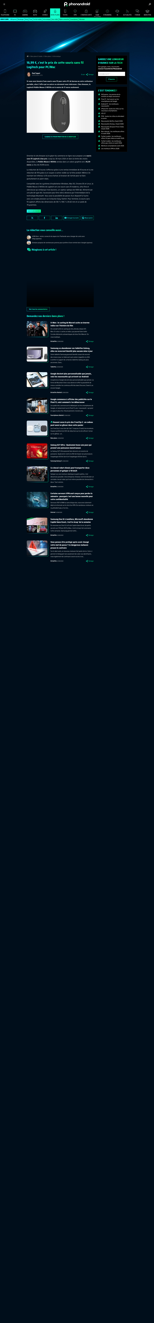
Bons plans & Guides (37, 56)
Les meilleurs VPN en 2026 (110, 149)
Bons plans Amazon (34, 211)
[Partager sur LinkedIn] (56, 218)
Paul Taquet (36, 73)
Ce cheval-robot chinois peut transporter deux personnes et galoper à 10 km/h (69, 469)
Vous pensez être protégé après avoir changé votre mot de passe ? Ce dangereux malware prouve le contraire (69, 545)
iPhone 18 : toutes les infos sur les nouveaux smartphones (112, 110)
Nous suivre (89, 218)
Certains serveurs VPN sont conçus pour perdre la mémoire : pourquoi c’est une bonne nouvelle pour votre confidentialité (71, 496)
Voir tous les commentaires (38, 309)
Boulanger (21, 19)
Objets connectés (64, 19)
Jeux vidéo (55, 19)
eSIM (96, 15)
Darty (26, 19)
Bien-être (147, 15)
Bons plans (55, 15)
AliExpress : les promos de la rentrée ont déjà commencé (110, 95)
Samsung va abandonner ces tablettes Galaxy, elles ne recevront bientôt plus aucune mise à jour (71, 349)
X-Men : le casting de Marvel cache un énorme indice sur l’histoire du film (69, 324)
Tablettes (53, 367)
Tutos (65, 15)
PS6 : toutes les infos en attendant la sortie (112, 117)
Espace (45, 15)
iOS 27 (103, 114)
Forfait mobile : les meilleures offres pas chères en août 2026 (111, 142)
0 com (83, 74)
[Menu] (4, 4)
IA (117, 15)
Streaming (107, 15)
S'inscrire (111, 79)
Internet (52, 512)
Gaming (25, 15)
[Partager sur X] (32, 218)
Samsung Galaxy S (56, 461)
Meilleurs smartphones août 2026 (112, 146)
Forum (137, 15)
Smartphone (74, 19)
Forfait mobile (37, 19)
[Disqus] (60, 281)
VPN (75, 15)
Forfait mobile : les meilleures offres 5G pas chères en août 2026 (112, 137)
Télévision (82, 19)
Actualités (127, 15)
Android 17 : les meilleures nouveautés (110, 105)
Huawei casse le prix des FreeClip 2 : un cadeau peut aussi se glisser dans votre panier (71, 423)
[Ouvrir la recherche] (150, 4)
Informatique (46, 19)
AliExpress (13, 19)
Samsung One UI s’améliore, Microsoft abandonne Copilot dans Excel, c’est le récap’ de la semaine (71, 520)
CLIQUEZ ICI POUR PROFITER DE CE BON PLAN (60, 136)
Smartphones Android (57, 415)
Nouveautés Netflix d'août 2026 (112, 121)
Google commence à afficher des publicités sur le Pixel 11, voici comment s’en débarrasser (71, 401)
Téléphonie (5, 15)
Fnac (30, 19)
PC (15, 15)
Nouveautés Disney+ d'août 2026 (112, 124)
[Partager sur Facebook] (44, 218)
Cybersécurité (86, 15)
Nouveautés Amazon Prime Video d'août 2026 (112, 128)
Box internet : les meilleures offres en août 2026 (112, 132)
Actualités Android (56, 392)
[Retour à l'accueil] (77, 4)
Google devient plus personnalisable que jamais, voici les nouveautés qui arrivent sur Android (71, 375)
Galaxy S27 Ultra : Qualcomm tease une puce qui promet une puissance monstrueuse (70, 446)
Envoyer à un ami (73, 218)
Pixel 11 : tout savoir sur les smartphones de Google (110, 100)
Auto (35, 15)
